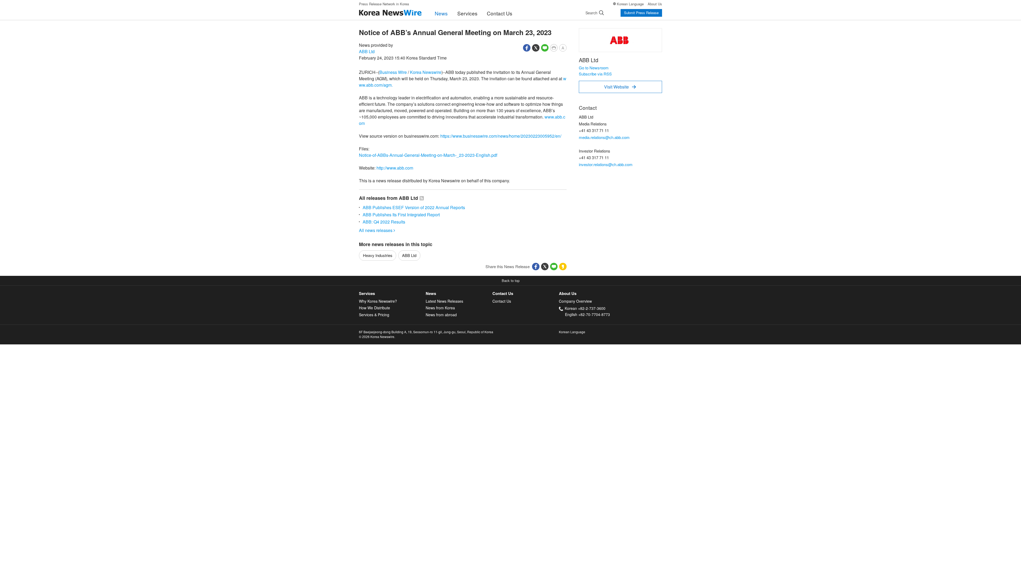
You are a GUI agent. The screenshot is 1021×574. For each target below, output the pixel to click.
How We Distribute (374, 307)
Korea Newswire (425, 72)
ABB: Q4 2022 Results (384, 222)
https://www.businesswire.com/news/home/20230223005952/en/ (500, 136)
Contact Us (499, 13)
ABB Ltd (367, 51)
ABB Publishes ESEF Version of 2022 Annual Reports (414, 207)
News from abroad (441, 314)
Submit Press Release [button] (641, 12)
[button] (526, 47)
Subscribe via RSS (595, 74)
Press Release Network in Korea (384, 3)
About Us (655, 3)
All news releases (377, 230)
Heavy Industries (377, 255)
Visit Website (620, 87)
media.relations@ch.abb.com (604, 137)
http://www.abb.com (394, 168)
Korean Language (630, 3)
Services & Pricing (374, 314)
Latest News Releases (444, 301)
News (441, 13)
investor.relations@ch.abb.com (606, 164)
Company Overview (575, 301)
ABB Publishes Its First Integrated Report (401, 215)
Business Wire (393, 72)
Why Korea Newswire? (378, 301)
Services (467, 13)
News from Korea (440, 307)
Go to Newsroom (594, 67)
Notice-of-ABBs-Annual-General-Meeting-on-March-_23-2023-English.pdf (428, 155)
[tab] (392, 293)
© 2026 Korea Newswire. (377, 336)
